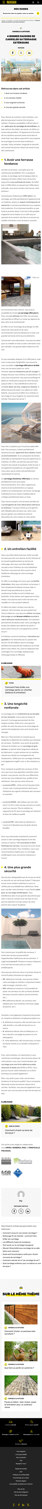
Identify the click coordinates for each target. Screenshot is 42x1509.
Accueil (3, 20)
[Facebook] (18, 1505)
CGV (21, 1472)
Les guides (9, 20)
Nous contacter (21, 1457)
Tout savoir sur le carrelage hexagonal (18, 1245)
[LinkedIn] (23, 1505)
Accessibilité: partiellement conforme (21, 1484)
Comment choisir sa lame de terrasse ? (18, 1131)
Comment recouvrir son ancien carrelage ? (20, 1233)
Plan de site (21, 1489)
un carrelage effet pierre (28, 313)
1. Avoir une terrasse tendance (15, 93)
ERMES (9, 1148)
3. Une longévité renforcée (14, 103)
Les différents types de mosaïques (16, 1242)
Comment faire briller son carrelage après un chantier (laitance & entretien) (18, 690)
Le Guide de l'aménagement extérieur (24, 20)
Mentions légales (21, 1481)
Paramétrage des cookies (21, 1478)
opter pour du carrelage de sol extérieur (21, 126)
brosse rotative (23, 616)
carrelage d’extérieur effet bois (17, 479)
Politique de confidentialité (21, 1475)
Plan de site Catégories (21, 1492)
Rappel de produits (21, 1469)
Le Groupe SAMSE (21, 1454)
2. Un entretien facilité (12, 98)
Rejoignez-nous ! (21, 1464)
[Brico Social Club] (14, 1505)
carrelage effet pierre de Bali (27, 365)
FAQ (21, 1460)
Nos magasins (21, 1451)
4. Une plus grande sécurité (14, 107)
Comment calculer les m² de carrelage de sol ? (21, 1260)
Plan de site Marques (21, 1495)
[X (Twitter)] (28, 1505)
